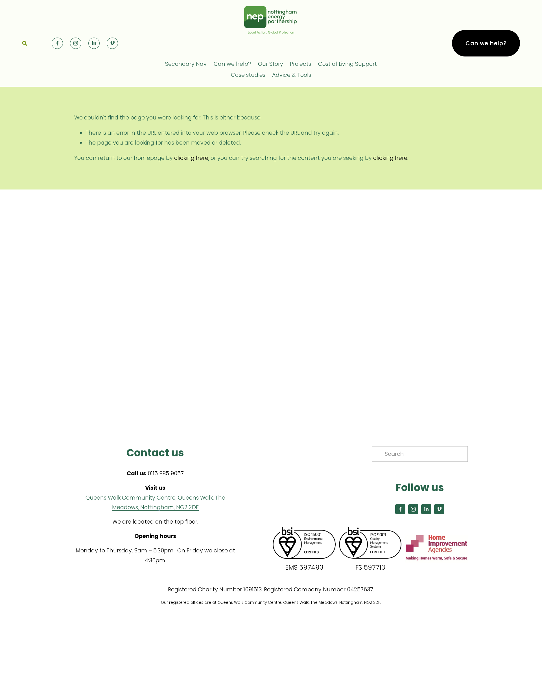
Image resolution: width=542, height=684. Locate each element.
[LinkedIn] (94, 43)
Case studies (248, 75)
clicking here (191, 158)
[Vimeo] (112, 43)
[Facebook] (57, 43)
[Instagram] (75, 43)
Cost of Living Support (347, 64)
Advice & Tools (291, 75)
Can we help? (485, 43)
